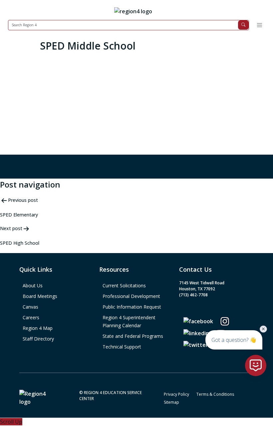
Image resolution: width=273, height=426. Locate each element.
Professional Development (131, 296)
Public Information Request (132, 307)
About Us (33, 285)
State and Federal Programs (133, 336)
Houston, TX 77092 (197, 289)
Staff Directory (38, 339)
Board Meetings (40, 296)
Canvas (30, 307)
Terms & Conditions (215, 394)
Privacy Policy (176, 394)
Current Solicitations (124, 285)
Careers (31, 317)
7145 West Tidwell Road (201, 283)
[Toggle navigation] (259, 25)
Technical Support (122, 347)
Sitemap (171, 402)
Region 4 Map (38, 328)
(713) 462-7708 (193, 295)
